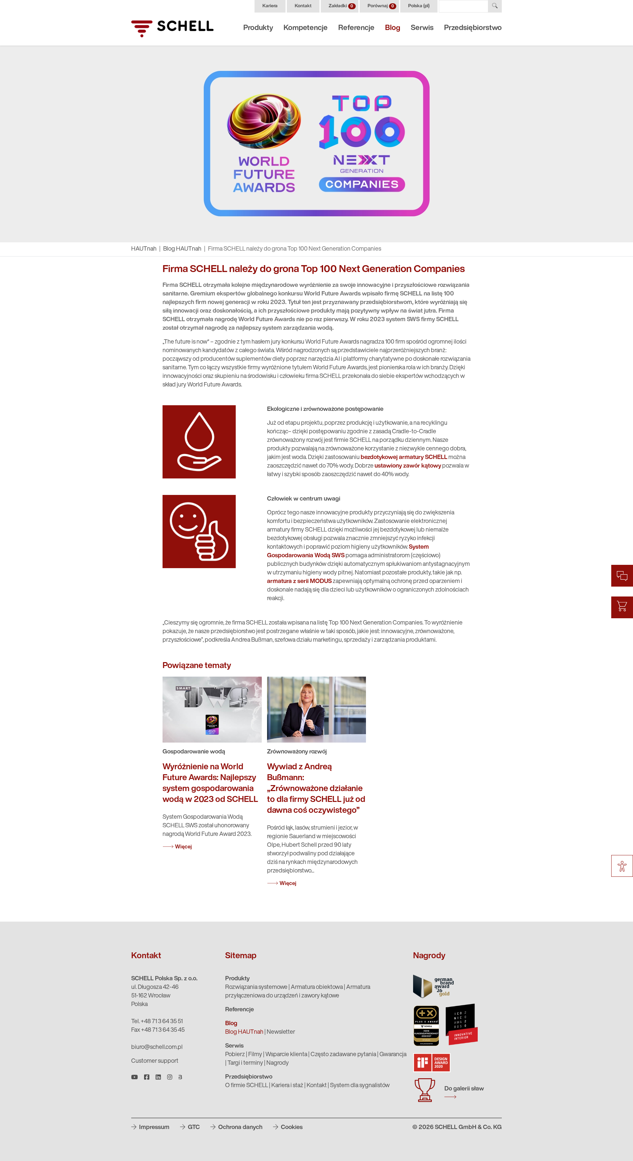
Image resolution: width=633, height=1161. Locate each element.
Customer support (154, 1061)
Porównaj (381, 6)
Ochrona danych (239, 1128)
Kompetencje (306, 28)
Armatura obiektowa (317, 988)
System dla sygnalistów (360, 1086)
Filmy (255, 1055)
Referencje (356, 28)
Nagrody (277, 1063)
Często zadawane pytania (343, 1055)
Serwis (422, 28)
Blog (392, 28)
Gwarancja (393, 1055)
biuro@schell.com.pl (157, 1048)
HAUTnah (144, 249)
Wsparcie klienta (286, 1055)
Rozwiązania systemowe (256, 988)
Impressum (153, 1128)
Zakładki (341, 6)
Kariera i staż (287, 1086)
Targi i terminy (245, 1063)
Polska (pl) (419, 6)
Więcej (183, 847)
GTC (193, 1128)
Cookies (291, 1128)
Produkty (258, 28)
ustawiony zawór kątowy (408, 466)
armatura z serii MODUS (299, 582)
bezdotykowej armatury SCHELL (404, 458)
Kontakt (303, 6)
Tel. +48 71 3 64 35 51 (157, 1022)
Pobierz (235, 1055)
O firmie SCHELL (246, 1086)
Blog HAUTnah (182, 249)
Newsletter (281, 1032)
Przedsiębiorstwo (473, 28)
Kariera (270, 6)
